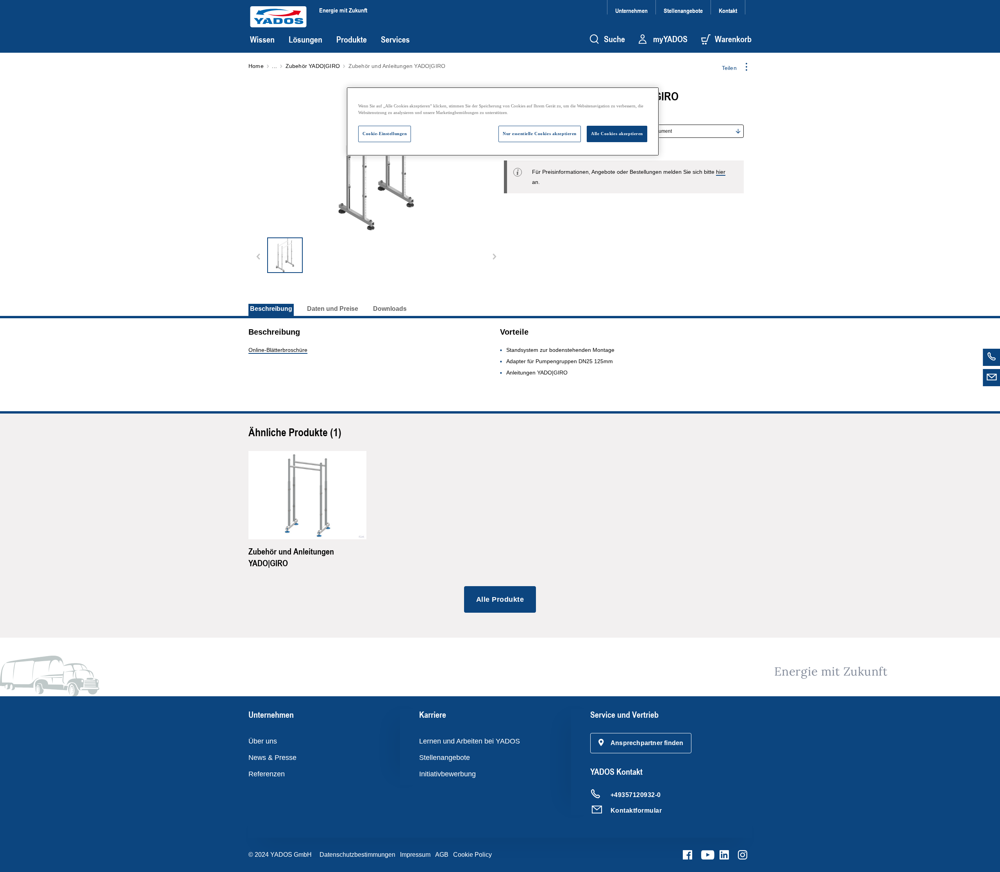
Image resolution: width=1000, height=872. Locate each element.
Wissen (262, 39)
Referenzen (266, 774)
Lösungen (305, 39)
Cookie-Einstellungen (384, 133)
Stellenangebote (683, 10)
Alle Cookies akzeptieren (617, 133)
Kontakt (728, 10)
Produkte (351, 39)
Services (395, 39)
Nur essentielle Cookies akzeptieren (540, 133)
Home (256, 66)
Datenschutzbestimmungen (357, 854)
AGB (441, 854)
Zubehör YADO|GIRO (313, 66)
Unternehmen (631, 10)
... (274, 66)
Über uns (262, 741)
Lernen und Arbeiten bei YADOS (469, 741)
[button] (641, 743)
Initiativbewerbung (447, 774)
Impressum (415, 854)
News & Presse (272, 757)
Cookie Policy (472, 854)
